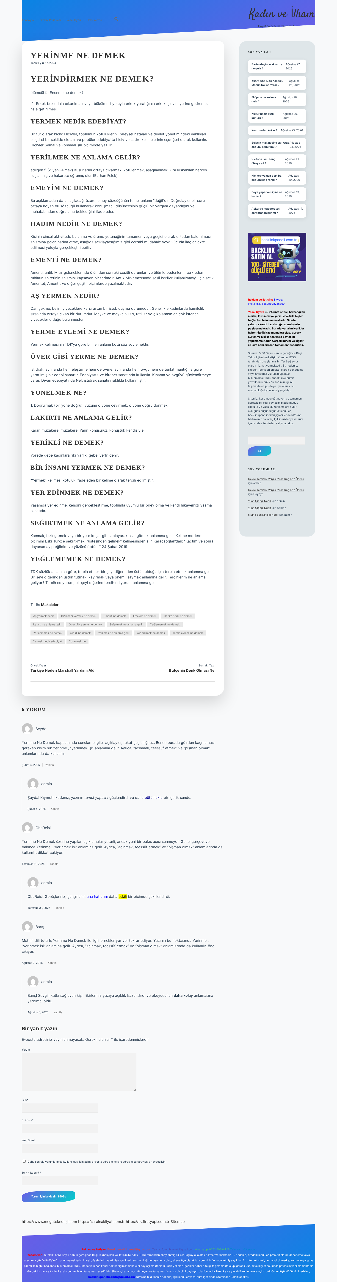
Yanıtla (49, 765)
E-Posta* (27, 1120)
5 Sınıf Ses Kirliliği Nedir (263, 514)
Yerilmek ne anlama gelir (113, 633)
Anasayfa (28, 20)
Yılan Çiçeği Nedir (259, 501)
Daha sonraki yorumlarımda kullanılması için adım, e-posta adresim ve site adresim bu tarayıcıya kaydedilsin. (97, 1161)
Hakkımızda (94, 20)
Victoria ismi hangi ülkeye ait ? (263, 161)
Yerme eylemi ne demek (187, 633)
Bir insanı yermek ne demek (79, 616)
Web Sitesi (28, 1140)
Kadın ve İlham (282, 14)
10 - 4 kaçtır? (31, 1172)
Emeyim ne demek (145, 616)
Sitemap (178, 1221)
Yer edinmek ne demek (47, 633)
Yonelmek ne (77, 641)
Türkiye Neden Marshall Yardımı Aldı (62, 670)
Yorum (26, 1049)
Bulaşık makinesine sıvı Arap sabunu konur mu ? (270, 144)
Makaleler (50, 604)
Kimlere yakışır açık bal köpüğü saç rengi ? (266, 177)
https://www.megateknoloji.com (49, 1221)
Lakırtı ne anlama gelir (47, 624)
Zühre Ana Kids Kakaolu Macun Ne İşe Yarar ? (267, 83)
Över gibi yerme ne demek (85, 624)
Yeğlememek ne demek (165, 624)
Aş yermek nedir (43, 616)
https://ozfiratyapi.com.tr (147, 1221)
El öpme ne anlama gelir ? (263, 99)
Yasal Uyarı (73, 20)
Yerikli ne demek (80, 633)
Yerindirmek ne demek (151, 633)
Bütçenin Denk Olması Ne (192, 670)
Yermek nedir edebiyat (47, 641)
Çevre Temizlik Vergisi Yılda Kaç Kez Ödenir (276, 479)
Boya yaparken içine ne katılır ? (266, 194)
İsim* (25, 1100)
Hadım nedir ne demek (178, 616)
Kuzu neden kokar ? (264, 130)
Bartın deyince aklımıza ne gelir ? (266, 66)
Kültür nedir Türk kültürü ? (262, 116)
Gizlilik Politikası (50, 20)
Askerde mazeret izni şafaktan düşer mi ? (265, 210)
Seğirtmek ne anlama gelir (126, 624)
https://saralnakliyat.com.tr (101, 1221)
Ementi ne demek (115, 616)
